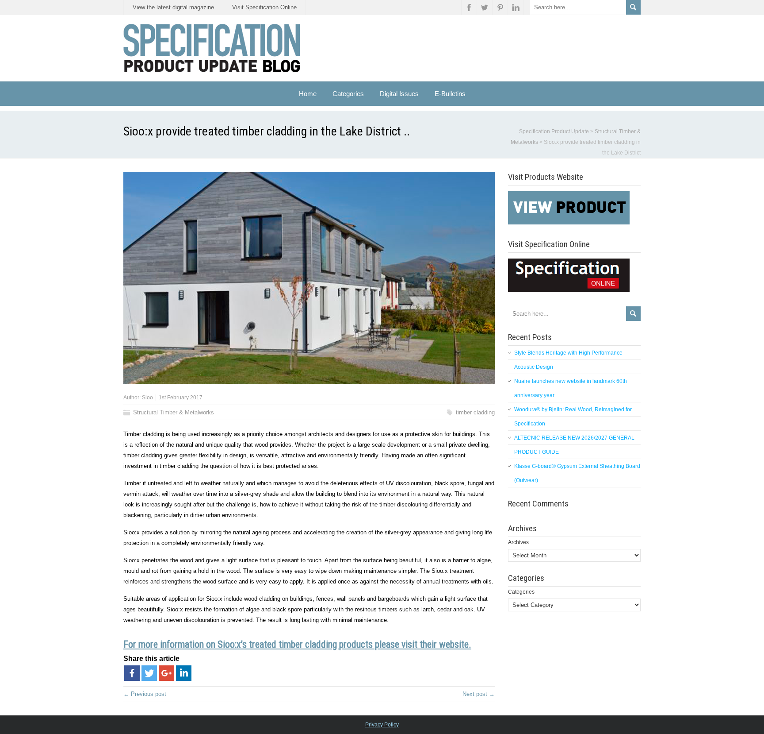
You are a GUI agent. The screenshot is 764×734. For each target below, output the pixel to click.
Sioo (147, 397)
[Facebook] (132, 673)
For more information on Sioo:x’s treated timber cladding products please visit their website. (297, 644)
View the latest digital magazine (173, 7)
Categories (521, 592)
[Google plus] (166, 673)
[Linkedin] (183, 673)
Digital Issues (399, 93)
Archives (518, 542)
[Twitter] (149, 673)
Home (308, 93)
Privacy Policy (382, 725)
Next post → (478, 694)
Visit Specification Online (264, 7)
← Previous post (144, 694)
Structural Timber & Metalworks (173, 412)
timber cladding (475, 412)
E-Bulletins (450, 93)
